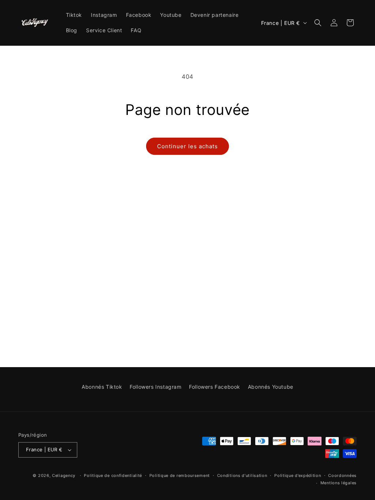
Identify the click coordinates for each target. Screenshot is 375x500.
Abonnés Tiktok (102, 387)
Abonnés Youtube (270, 387)
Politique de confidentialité (113, 475)
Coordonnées (342, 475)
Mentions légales (338, 482)
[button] (318, 23)
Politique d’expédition (297, 475)
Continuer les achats (187, 146)
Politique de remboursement (179, 475)
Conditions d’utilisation (242, 475)
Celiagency (63, 475)
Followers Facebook (214, 387)
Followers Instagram (155, 387)
